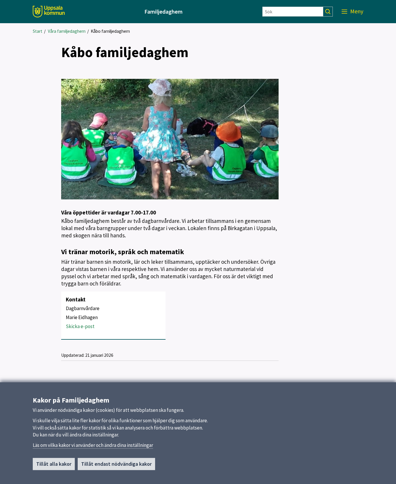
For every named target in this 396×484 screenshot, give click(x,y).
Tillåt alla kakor (53, 464)
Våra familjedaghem (67, 31)
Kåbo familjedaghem (110, 31)
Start (37, 31)
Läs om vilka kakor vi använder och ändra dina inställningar (93, 445)
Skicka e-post (80, 326)
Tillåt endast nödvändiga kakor (116, 464)
